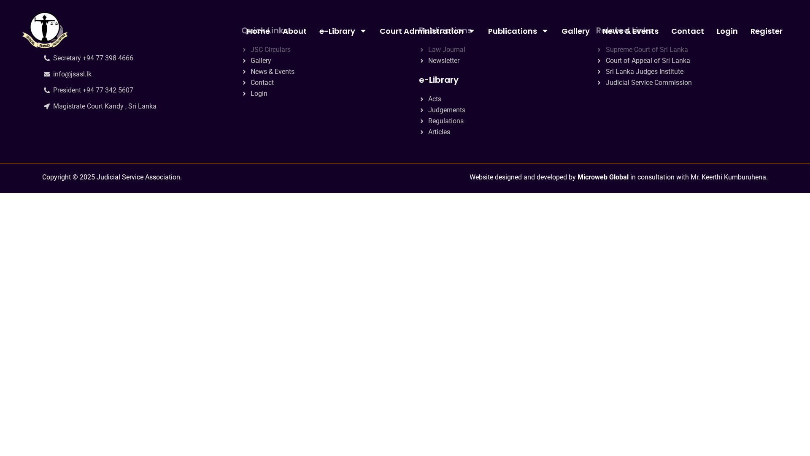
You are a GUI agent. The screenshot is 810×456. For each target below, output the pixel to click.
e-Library (337, 31)
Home (258, 31)
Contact (687, 31)
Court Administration (422, 31)
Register (767, 31)
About (295, 31)
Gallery (576, 31)
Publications (512, 31)
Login (727, 31)
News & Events (630, 31)
